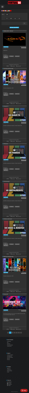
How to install (19, 103)
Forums (8, 359)
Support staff (24, 121)
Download (9, 341)
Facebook (9, 381)
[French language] (5, 10)
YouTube (9, 383)
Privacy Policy (9, 370)
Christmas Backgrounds (8, 68)
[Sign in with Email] (7, 15)
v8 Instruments (7, 181)
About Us (8, 368)
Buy (7, 342)
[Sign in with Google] (19, 18)
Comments (13, 103)
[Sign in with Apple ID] (15, 18)
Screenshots (9, 346)
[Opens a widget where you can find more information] (24, 390)
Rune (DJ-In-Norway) (22, 309)
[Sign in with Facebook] (7, 18)
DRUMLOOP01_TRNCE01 (8, 31)
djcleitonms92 (24, 46)
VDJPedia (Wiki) (10, 357)
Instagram (10, 384)
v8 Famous (6, 143)
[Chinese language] (10, 10)
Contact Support (10, 354)
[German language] (7, 10)
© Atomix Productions (14, 391)
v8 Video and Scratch (8, 219)
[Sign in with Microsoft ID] (11, 18)
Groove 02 (6, 294)
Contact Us (9, 369)
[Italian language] (9, 10)
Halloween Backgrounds (8, 256)
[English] (2, 10)
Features (8, 343)
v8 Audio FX (6, 106)
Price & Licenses (10, 344)
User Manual (9, 356)
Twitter (9, 385)
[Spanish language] (4, 10)
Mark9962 (24, 84)
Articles (8, 358)
